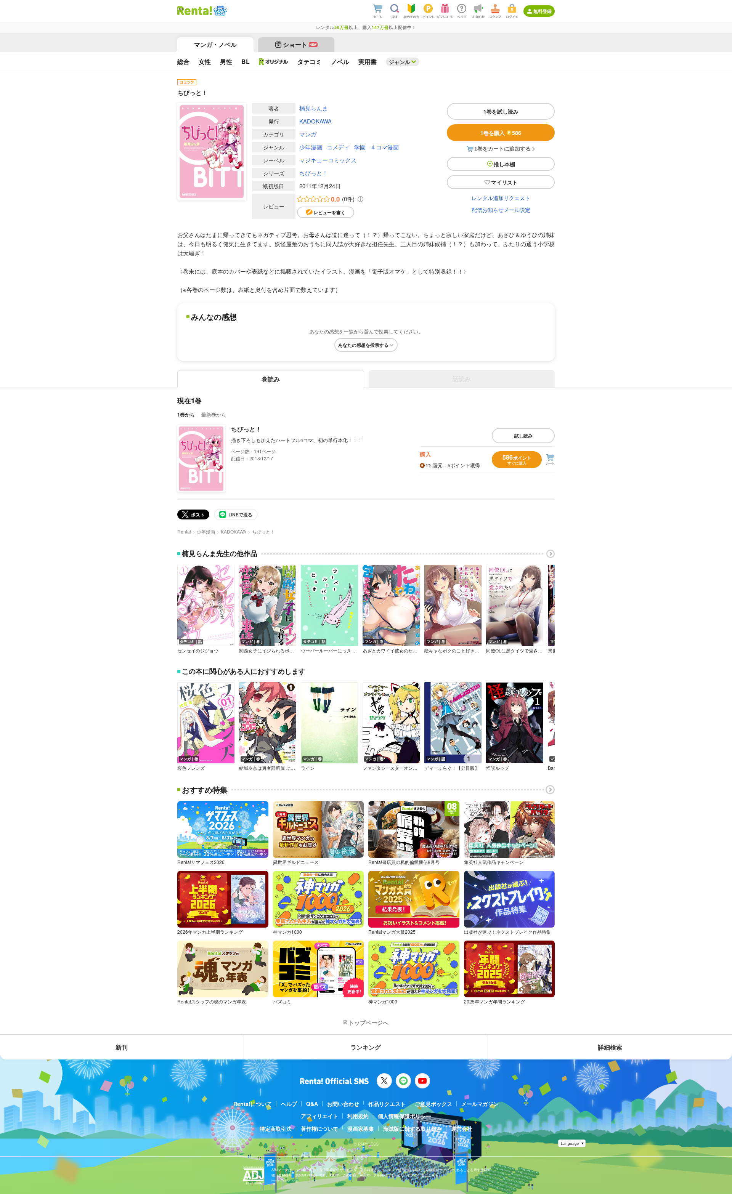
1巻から (186, 414)
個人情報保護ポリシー (404, 1116)
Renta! (184, 531)
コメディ (338, 147)
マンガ (307, 134)
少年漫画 (310, 147)
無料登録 (542, 11)
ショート (300, 44)
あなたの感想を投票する (363, 344)
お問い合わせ (343, 1103)
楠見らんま (313, 108)
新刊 (122, 1047)
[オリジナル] (273, 61)
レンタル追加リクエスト (501, 198)
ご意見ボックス (433, 1103)
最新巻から (213, 414)
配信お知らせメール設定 (501, 209)
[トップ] (194, 10)
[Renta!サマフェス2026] (219, 11)
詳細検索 (610, 1047)
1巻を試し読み (500, 111)
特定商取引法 (276, 1128)
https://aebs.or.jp (284, 1180)
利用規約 (358, 1116)
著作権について (319, 1128)
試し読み (523, 435)
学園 (360, 147)
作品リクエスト (387, 1103)
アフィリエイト (319, 1116)
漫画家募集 (360, 1128)
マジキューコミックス (327, 160)
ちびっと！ (313, 173)
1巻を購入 (500, 132)
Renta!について (252, 1103)
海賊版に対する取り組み (412, 1128)
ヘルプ (289, 1103)
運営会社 (461, 1128)
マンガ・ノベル (215, 44)
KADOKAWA (315, 121)
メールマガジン (480, 1103)
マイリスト (504, 182)
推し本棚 (504, 164)
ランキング (365, 1047)
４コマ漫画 (384, 147)
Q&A (312, 1103)
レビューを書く (329, 212)
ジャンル (399, 62)
